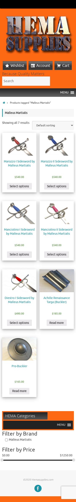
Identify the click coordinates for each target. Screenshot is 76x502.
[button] (64, 92)
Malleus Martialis (20, 439)
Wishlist (17, 65)
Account (43, 65)
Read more (56, 323)
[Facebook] (38, 488)
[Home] (4, 102)
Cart (65, 65)
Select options (19, 186)
